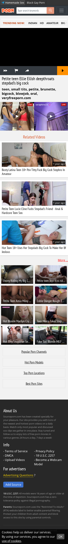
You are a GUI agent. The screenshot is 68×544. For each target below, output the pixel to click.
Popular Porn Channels (34, 352)
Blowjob (22, 93)
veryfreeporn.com (16, 98)
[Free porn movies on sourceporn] (7, 10)
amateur (52, 23)
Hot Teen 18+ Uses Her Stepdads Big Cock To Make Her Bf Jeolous (34, 250)
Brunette (47, 89)
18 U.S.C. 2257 (45, 456)
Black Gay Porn (36, 2)
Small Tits (19, 89)
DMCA (9, 456)
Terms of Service (16, 451)
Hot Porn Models (34, 362)
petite (34, 89)
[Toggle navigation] (61, 10)
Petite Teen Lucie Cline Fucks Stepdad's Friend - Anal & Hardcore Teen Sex (32, 211)
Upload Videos (15, 460)
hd (42, 23)
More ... (63, 260)
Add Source (13, 485)
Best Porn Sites (34, 384)
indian (32, 23)
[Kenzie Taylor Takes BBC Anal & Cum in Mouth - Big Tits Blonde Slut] (62, 70)
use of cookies (11, 541)
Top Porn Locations (34, 373)
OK (61, 537)
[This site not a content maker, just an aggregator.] (16, 70)
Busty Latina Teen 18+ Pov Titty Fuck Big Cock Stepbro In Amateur (33, 172)
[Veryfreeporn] (5, 70)
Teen (5, 89)
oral (33, 93)
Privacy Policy (45, 451)
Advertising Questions (18, 475)
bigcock (8, 93)
